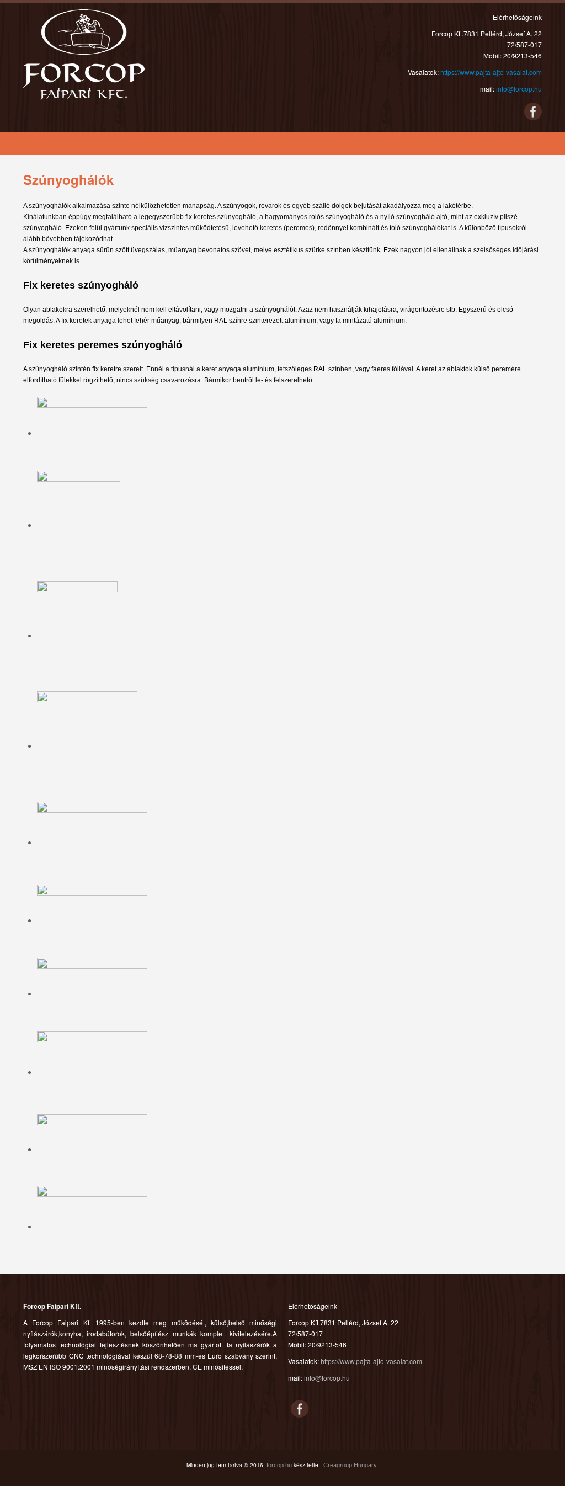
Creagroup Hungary (350, 1465)
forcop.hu (279, 1465)
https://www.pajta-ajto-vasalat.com (491, 72)
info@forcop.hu (519, 88)
